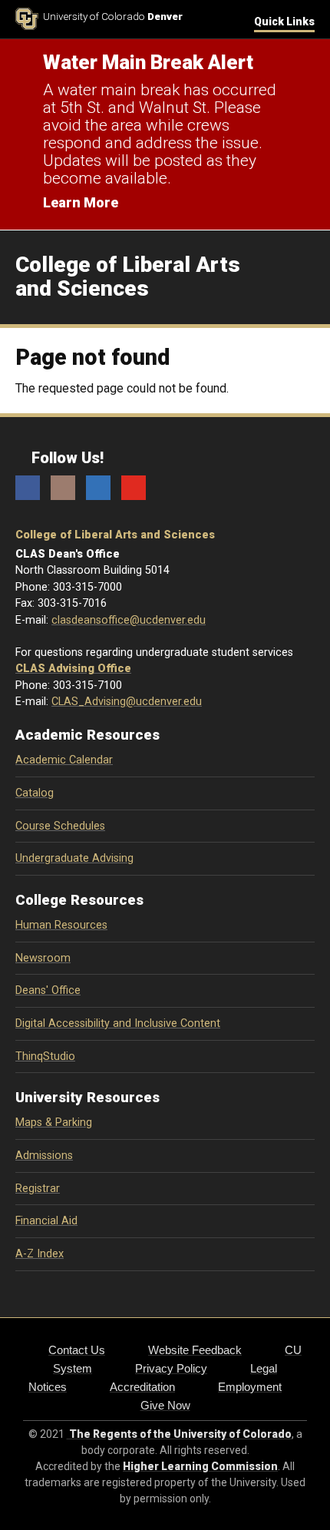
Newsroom (43, 958)
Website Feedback (195, 1349)
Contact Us (76, 1349)
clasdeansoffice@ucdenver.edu (128, 620)
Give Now (165, 1405)
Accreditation (142, 1386)
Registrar (37, 1188)
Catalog (34, 793)
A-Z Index (39, 1253)
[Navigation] (303, 277)
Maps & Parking (53, 1122)
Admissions (44, 1155)
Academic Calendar (64, 760)
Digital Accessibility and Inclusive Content (117, 1023)
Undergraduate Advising (74, 858)
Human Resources (61, 925)
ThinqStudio (45, 1056)
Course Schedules (60, 826)
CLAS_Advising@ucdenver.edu (126, 701)
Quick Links (284, 21)
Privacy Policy (171, 1368)
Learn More (80, 202)
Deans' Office (48, 990)
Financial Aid (46, 1220)
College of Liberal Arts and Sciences (115, 534)
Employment (250, 1386)
